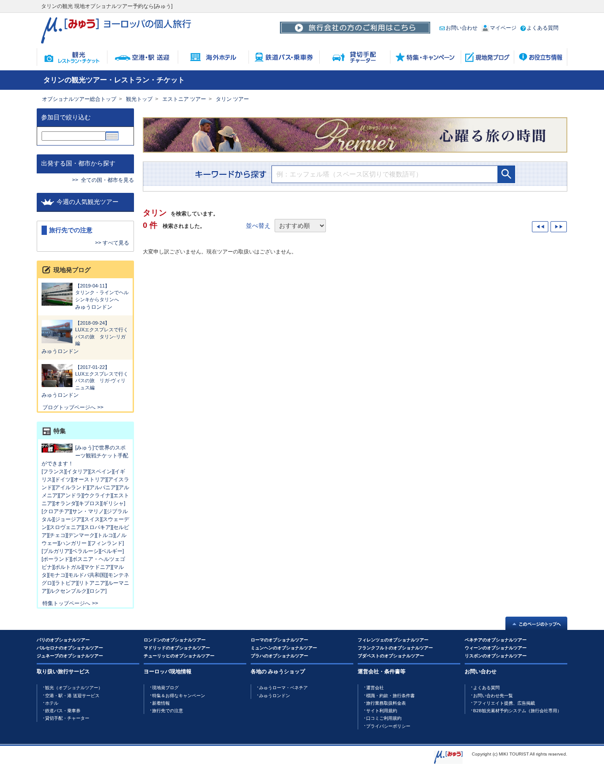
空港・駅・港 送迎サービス (72, 695)
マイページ (503, 28)
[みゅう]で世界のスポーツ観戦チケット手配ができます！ (85, 456)
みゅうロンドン (93, 307)
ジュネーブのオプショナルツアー (70, 655)
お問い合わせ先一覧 (493, 695)
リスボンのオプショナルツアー (496, 655)
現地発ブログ (165, 687)
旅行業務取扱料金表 (386, 703)
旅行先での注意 (167, 710)
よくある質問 (542, 28)
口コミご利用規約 (383, 718)
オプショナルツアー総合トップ (79, 99)
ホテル (51, 703)
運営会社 (375, 687)
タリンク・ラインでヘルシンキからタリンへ (102, 292)
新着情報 (161, 703)
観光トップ (139, 99)
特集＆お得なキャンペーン (178, 695)
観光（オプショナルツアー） (74, 687)
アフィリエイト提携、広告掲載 (504, 703)
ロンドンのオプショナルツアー (175, 639)
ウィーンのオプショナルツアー (496, 647)
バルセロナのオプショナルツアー (70, 647)
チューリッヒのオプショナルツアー (179, 655)
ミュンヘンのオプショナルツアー (284, 647)
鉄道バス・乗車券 (62, 710)
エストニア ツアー (184, 99)
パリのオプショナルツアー (63, 639)
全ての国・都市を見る (107, 180)
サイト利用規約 (381, 710)
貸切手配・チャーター (67, 718)
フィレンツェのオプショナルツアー (393, 639)
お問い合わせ (462, 28)
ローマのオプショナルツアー (279, 639)
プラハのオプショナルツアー (279, 655)
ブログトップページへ (69, 407)
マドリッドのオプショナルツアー (177, 647)
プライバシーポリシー (388, 726)
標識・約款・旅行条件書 (390, 695)
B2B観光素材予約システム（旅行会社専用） (517, 710)
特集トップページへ (66, 603)
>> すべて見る (112, 243)
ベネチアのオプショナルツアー (496, 639)
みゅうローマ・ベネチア (283, 687)
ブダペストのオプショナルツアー (391, 655)
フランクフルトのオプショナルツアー (395, 647)
